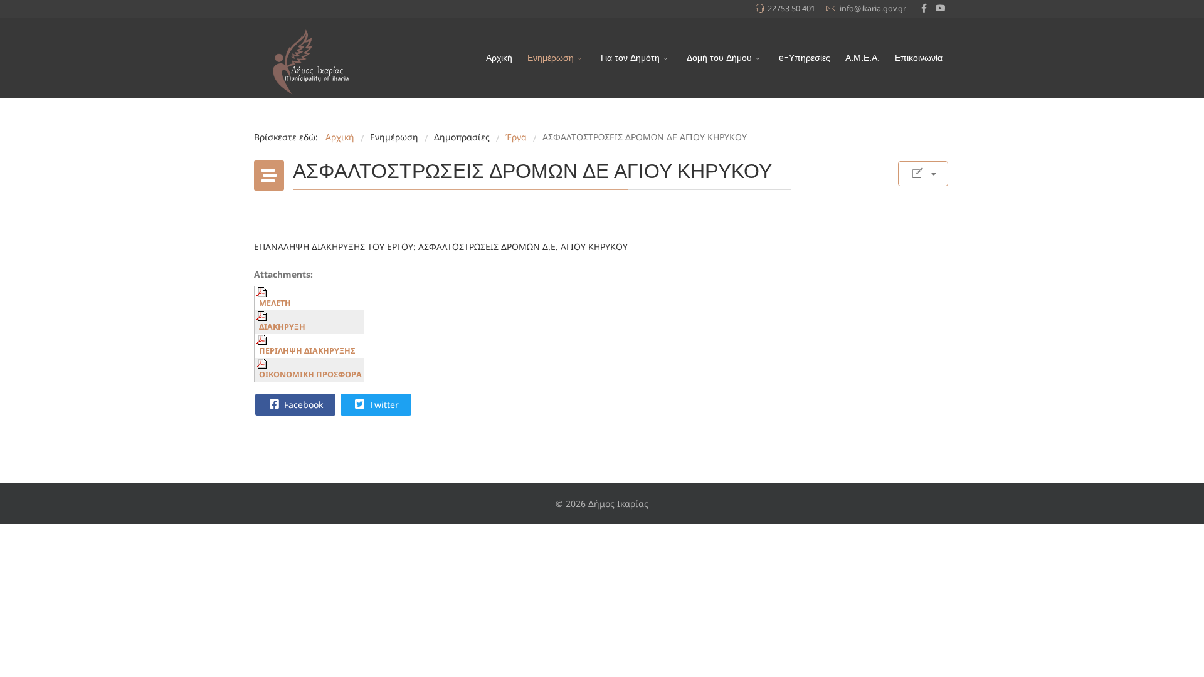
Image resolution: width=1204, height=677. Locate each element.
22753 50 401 (791, 8)
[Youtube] (941, 8)
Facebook (302, 405)
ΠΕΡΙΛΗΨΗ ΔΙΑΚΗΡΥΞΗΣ (307, 350)
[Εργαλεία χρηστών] (923, 173)
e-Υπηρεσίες (804, 58)
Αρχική (499, 58)
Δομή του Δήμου (719, 58)
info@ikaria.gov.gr (873, 8)
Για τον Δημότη (630, 58)
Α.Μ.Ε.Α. (862, 58)
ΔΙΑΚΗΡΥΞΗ (282, 327)
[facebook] (924, 8)
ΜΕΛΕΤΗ (275, 303)
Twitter (383, 405)
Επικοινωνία (919, 58)
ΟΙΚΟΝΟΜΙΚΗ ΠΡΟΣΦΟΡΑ (310, 374)
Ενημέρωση (550, 58)
